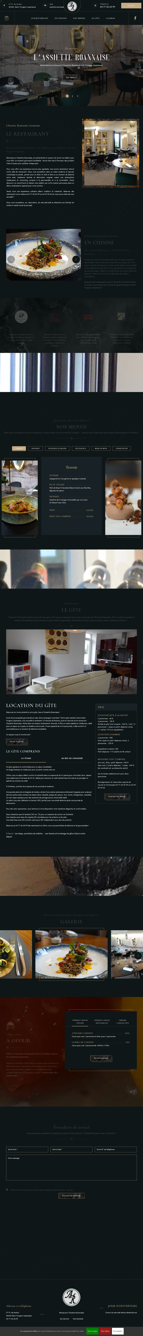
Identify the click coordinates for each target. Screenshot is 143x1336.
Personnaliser (118, 1331)
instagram (78, 1319)
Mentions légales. (80, 1188)
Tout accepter (92, 1331)
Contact (131, 5)
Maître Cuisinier (21, 327)
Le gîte (96, 18)
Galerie (110, 18)
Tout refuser (105, 1331)
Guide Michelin (55, 327)
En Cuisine (61, 18)
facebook (64, 1319)
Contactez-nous (116, 797)
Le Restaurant (39, 18)
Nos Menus (71, 77)
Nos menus (79, 18)
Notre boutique (16, 1089)
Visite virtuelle (16, 742)
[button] (76, 259)
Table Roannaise (122, 327)
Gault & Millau (88, 327)
